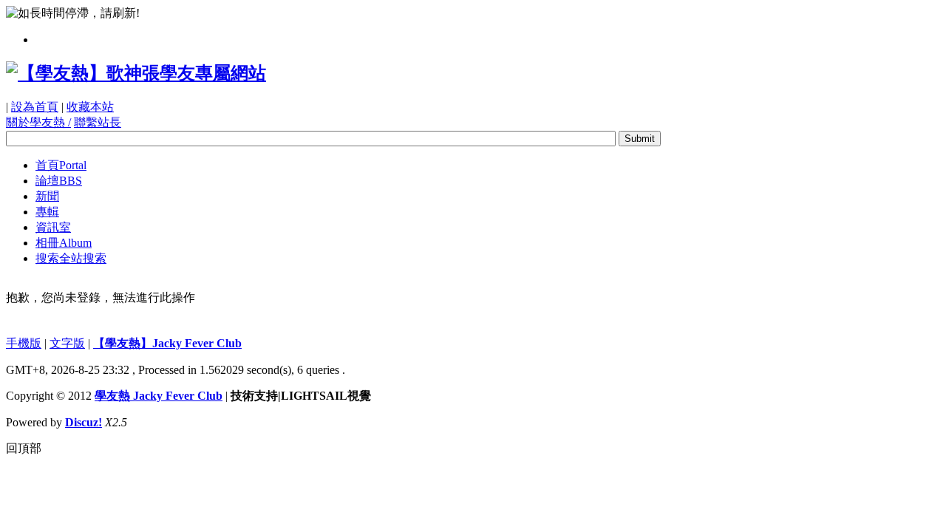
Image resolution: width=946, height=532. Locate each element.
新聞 (47, 196)
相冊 (63, 242)
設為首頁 (34, 106)
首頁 (60, 165)
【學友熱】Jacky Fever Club (167, 343)
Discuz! (83, 422)
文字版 (67, 343)
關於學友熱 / (38, 122)
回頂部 (23, 448)
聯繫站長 (97, 122)
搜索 (70, 258)
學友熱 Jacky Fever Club (158, 395)
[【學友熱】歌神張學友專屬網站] (136, 73)
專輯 (47, 211)
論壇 (58, 180)
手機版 (23, 343)
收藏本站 (90, 106)
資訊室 (53, 227)
